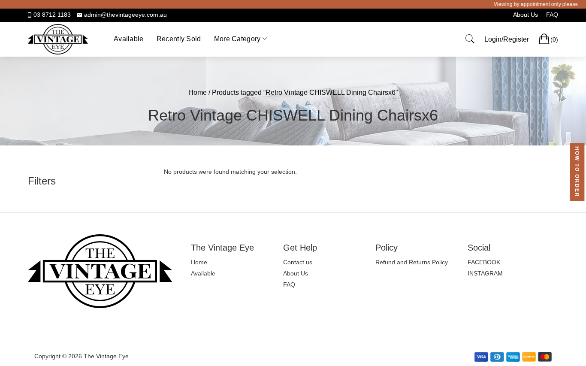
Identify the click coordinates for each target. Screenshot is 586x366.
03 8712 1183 (52, 14)
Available (129, 38)
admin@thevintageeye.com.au (125, 14)
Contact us (297, 262)
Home (197, 92)
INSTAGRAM (485, 273)
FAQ (552, 14)
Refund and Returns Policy (411, 262)
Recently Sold (179, 38)
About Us (525, 14)
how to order (577, 171)
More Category (237, 38)
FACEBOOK (484, 262)
